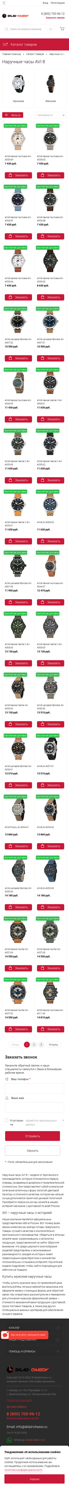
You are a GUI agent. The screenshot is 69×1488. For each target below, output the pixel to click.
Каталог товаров (23, 44)
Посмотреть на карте (19, 1400)
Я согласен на (37, 1122)
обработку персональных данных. (41, 1122)
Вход (45, 2)
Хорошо (34, 1479)
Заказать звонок (55, 17)
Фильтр (15, 115)
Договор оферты (17, 1406)
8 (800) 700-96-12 (53, 14)
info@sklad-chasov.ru (31, 1427)
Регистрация (58, 2)
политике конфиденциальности (23, 1469)
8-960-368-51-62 (35, 1439)
